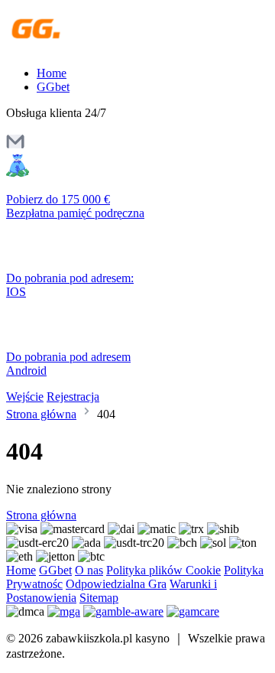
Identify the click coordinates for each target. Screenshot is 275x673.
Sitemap (98, 597)
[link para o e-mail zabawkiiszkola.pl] (15, 146)
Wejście (25, 396)
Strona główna (41, 414)
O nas (89, 570)
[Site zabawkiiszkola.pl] (72, 47)
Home (51, 73)
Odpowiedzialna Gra (116, 583)
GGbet (53, 86)
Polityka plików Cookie (163, 570)
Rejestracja (73, 396)
